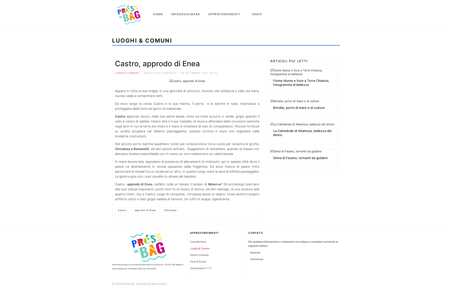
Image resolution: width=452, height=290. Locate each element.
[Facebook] (244, 73)
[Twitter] (249, 73)
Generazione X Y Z (200, 268)
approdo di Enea (145, 210)
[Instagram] (338, 284)
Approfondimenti (224, 14)
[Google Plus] (253, 73)
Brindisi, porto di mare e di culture (299, 108)
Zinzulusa (170, 210)
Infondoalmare (185, 14)
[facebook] (319, 284)
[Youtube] (332, 284)
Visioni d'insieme (199, 254)
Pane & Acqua (198, 261)
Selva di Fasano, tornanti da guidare (300, 158)
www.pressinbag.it (120, 264)
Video (257, 14)
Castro (122, 210)
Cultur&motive (198, 241)
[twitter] (325, 284)
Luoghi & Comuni (127, 73)
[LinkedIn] (258, 73)
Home (158, 14)
